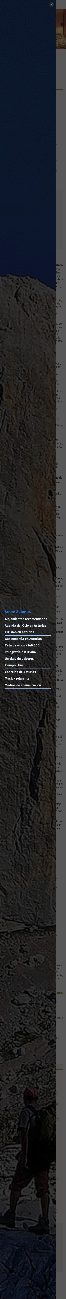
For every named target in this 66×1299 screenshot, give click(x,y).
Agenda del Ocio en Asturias (25, 625)
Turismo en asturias (19, 632)
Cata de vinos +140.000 (22, 645)
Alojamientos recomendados (26, 619)
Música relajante (17, 678)
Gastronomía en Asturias (23, 639)
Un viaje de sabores (19, 659)
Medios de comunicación (23, 685)
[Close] (51, 4)
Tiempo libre (14, 665)
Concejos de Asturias (20, 672)
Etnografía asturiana (20, 652)
